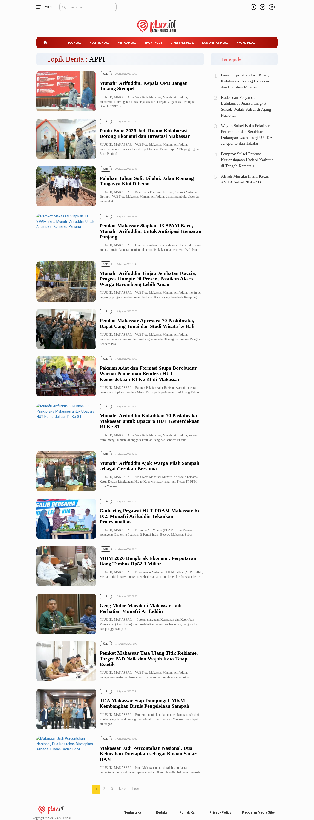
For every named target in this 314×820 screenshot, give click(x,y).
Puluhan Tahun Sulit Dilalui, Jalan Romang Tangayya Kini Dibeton (147, 180)
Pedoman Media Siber (259, 812)
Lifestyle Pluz (182, 42)
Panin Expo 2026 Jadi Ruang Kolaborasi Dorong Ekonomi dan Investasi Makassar (145, 133)
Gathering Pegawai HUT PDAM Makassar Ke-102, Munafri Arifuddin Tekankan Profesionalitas (151, 516)
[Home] (51, 809)
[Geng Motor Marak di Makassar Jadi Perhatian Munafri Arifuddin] (66, 614)
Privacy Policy (220, 812)
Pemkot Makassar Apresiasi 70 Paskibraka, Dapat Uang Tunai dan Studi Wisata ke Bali (147, 323)
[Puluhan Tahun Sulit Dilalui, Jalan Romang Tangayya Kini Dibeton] (66, 186)
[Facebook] (253, 6)
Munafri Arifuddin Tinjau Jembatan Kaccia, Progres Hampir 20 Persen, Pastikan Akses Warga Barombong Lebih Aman (148, 279)
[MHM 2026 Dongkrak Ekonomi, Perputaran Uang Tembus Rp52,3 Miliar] (66, 566)
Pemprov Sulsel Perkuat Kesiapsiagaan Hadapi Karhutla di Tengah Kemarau (247, 160)
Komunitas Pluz (215, 42)
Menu (39, 7)
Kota (105, 73)
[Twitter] (262, 6)
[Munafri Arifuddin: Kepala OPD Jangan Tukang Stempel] (66, 91)
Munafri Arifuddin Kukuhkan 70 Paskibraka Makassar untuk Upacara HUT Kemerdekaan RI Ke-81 (150, 421)
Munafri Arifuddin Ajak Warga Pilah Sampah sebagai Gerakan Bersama (149, 465)
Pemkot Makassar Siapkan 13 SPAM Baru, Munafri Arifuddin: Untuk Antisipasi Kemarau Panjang (150, 231)
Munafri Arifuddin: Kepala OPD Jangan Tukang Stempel (144, 85)
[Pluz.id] (157, 23)
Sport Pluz (153, 42)
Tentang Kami (134, 812)
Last (135, 789)
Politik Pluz (99, 42)
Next (122, 789)
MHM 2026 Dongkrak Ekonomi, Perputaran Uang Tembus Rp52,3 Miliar (148, 560)
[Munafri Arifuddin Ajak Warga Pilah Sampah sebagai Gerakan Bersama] (66, 471)
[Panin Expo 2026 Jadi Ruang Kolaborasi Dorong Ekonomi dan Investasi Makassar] (66, 139)
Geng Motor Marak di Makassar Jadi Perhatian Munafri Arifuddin (141, 608)
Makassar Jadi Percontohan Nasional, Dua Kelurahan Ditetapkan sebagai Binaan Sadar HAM (148, 753)
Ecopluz (74, 42)
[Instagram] (271, 6)
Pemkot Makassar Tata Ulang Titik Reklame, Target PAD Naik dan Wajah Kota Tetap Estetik (149, 658)
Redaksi (162, 812)
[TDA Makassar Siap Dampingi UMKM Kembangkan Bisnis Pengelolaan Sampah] (66, 709)
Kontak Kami (189, 812)
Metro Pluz (126, 42)
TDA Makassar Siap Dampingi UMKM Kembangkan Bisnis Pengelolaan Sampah (144, 703)
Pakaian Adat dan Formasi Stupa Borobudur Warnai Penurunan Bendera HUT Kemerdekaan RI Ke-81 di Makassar (148, 373)
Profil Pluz (245, 42)
